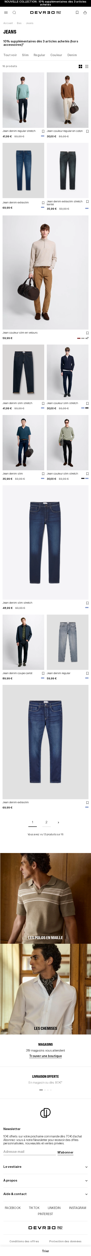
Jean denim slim (13, 473)
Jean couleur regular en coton (65, 131)
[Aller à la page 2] (58, 822)
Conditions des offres (24, 1241)
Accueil (8, 23)
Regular (39, 55)
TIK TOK (34, 1208)
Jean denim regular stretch (19, 131)
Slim (25, 55)
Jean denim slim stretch (17, 403)
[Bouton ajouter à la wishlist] (43, 131)
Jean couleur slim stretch (62, 403)
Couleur (56, 55)
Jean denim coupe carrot (17, 673)
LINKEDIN (54, 1208)
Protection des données (65, 1241)
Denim (72, 55)
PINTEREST (45, 1214)
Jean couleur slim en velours (20, 332)
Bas (19, 23)
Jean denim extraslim (16, 202)
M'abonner (65, 1152)
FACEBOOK (13, 1208)
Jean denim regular (58, 673)
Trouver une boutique (45, 1056)
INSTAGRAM (77, 1208)
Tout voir (10, 55)
